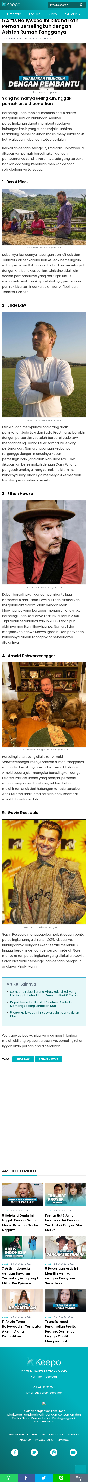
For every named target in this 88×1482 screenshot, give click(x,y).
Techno (35, 14)
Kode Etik (74, 1434)
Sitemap (63, 1440)
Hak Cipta (38, 1434)
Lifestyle (14, 14)
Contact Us (56, 1434)
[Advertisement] (44, 1117)
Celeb (5, 1210)
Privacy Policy (44, 1440)
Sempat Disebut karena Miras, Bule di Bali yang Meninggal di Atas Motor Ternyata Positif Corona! (45, 993)
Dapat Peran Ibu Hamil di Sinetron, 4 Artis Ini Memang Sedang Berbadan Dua (41, 1004)
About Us (25, 1440)
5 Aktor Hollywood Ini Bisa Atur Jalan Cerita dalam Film (45, 1014)
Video (53, 14)
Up (80, 1469)
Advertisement (18, 1434)
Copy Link (79, 1478)
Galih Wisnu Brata (39, 38)
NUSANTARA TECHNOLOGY (48, 1371)
